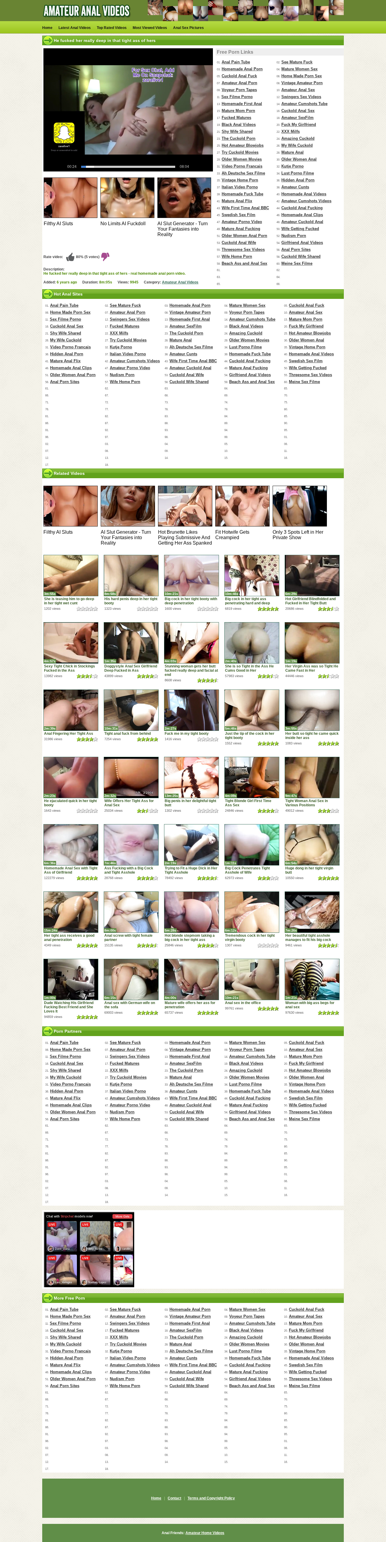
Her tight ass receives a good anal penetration (69, 937)
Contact (174, 1498)
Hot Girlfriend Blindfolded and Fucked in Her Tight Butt (310, 601)
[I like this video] (70, 257)
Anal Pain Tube (236, 62)
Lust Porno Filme (297, 173)
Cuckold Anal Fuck (239, 76)
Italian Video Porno (240, 187)
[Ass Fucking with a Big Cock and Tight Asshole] (131, 844)
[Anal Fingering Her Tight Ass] (70, 710)
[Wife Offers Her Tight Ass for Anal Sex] (131, 777)
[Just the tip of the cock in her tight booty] (251, 710)
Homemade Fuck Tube (242, 194)
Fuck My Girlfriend (298, 124)
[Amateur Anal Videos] (87, 20)
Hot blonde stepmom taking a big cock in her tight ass (190, 937)
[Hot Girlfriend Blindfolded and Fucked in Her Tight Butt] (312, 575)
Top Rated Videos (112, 28)
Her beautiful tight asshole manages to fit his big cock (308, 937)
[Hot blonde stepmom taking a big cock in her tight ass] (191, 912)
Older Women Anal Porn (244, 235)
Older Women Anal (299, 159)
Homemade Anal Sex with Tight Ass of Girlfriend (70, 870)
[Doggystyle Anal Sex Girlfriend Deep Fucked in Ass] (131, 643)
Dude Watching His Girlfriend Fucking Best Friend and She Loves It (68, 1007)
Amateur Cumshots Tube (304, 103)
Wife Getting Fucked (300, 228)
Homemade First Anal (242, 103)
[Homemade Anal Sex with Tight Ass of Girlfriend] (70, 844)
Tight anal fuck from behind (127, 733)
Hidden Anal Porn (298, 180)
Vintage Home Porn (240, 180)
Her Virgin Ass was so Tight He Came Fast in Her (311, 668)
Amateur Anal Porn (239, 83)
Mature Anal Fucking (241, 228)
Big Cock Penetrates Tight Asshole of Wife (247, 870)
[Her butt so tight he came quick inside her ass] (312, 710)
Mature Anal (292, 152)
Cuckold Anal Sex (298, 110)
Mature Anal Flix (237, 201)
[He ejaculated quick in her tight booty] (70, 777)
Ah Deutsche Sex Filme (243, 173)
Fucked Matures (236, 117)
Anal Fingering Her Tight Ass (68, 733)
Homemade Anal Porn (242, 69)
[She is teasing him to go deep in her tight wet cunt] (70, 575)
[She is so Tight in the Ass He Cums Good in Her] (251, 643)
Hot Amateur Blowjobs (243, 145)
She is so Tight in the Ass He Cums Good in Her (249, 668)
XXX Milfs (290, 131)
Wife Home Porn (237, 256)
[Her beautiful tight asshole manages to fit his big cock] (312, 912)
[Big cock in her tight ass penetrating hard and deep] (251, 575)
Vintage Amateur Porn (302, 83)
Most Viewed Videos (150, 28)
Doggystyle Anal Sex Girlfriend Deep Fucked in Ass (130, 668)
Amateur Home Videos (204, 1533)
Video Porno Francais (242, 166)
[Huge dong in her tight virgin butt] (312, 844)
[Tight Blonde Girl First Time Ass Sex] (251, 777)
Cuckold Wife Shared (301, 256)
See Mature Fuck (296, 62)
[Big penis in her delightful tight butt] (191, 777)
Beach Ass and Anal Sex (244, 263)
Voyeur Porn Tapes (239, 90)
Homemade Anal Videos (303, 194)
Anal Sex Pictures (188, 28)
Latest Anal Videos (75, 28)
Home (47, 28)
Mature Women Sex (299, 69)
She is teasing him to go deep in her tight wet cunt (69, 601)
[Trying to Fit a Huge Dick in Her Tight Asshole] (191, 844)
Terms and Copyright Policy (211, 1498)
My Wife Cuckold (297, 145)
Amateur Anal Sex (298, 90)
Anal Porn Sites (296, 249)
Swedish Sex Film (238, 215)
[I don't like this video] (105, 257)
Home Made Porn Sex (301, 76)
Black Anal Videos (239, 124)
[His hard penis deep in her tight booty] (131, 575)
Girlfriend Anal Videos (302, 242)
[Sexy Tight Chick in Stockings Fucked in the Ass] (70, 643)
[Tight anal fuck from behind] (131, 710)
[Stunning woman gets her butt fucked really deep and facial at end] (191, 643)
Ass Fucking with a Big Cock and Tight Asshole (128, 870)
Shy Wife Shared (237, 131)
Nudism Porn (293, 235)
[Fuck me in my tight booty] (191, 710)
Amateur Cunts (295, 187)
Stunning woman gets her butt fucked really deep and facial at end (191, 670)
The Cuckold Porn (238, 138)
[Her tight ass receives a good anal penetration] (70, 912)
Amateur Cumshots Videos (306, 201)
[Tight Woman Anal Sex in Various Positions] (312, 777)
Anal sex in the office (243, 1003)
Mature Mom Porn (238, 110)
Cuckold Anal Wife (239, 242)
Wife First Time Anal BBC (245, 208)
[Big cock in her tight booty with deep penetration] (191, 575)
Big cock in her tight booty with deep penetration (191, 601)
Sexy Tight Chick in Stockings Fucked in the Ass (69, 668)
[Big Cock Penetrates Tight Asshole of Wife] (251, 844)
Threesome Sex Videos (243, 249)
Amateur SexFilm (297, 117)
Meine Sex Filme (296, 263)
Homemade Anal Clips (302, 215)
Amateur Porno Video (242, 221)
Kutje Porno (292, 166)
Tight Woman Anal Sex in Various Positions (306, 803)
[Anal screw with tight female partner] (131, 912)
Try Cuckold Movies (240, 152)
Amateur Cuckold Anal (302, 221)
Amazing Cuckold (298, 138)
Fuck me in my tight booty (187, 733)
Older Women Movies (242, 159)
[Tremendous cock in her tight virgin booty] (251, 912)
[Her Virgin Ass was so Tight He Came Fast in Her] (312, 643)
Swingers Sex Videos (301, 96)
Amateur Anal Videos (180, 282)
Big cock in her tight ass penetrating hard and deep (247, 601)
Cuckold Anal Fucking (302, 208)
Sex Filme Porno (237, 96)
